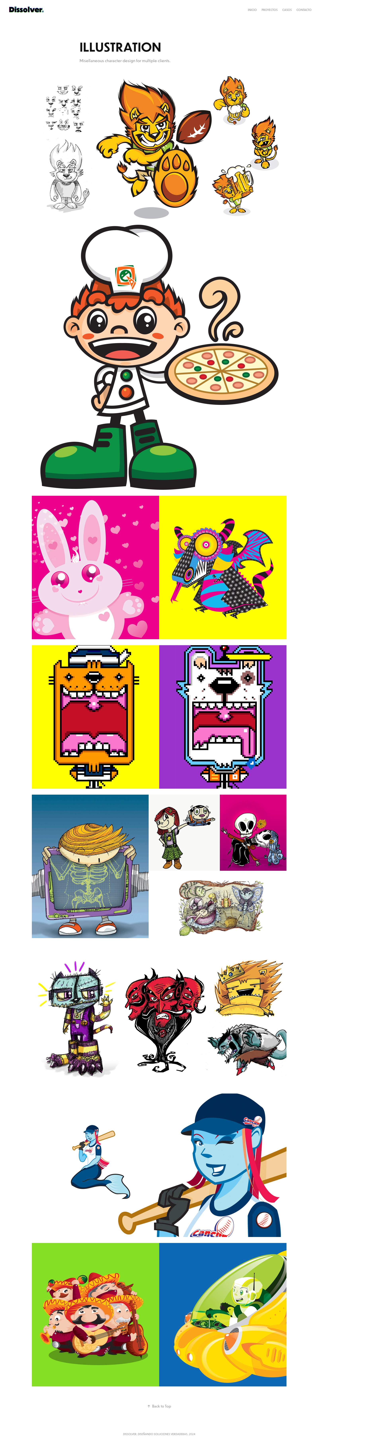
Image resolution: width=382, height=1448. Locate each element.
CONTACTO (304, 10)
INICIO (252, 10)
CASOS (287, 10)
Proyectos (270, 10)
